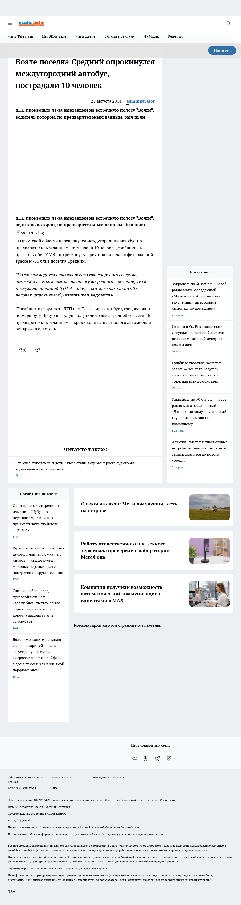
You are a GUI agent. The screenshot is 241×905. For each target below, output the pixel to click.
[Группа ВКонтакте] (134, 758)
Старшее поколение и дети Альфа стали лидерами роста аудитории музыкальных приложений (76, 469)
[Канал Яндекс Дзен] (169, 758)
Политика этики (61, 777)
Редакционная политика (108, 777)
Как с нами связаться (22, 787)
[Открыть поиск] (228, 23)
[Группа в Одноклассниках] (146, 758)
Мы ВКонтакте (54, 36)
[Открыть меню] (10, 23)
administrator (140, 101)
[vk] (23, 350)
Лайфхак (151, 36)
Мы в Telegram (20, 36)
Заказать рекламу (119, 36)
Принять (222, 50)
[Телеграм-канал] (157, 758)
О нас (54, 787)
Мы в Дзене (86, 36)
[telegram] (39, 350)
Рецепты (175, 36)
